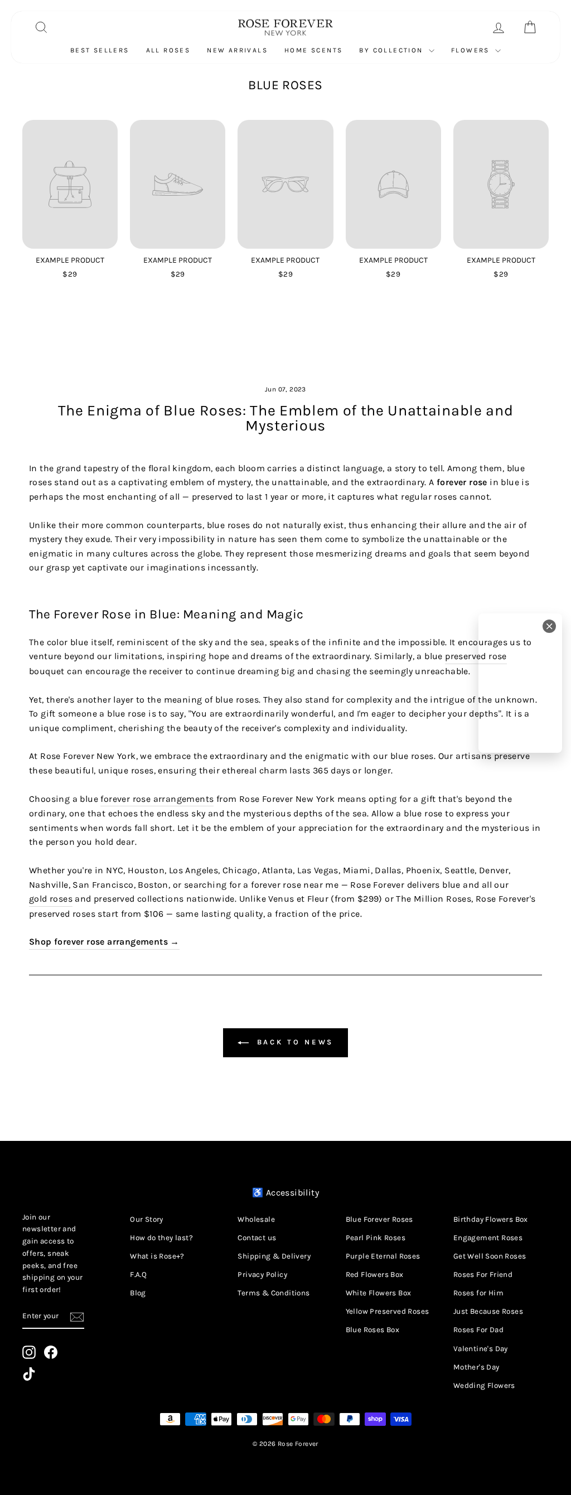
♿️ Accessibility (285, 1192)
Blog (138, 1293)
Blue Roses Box (373, 1329)
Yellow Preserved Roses (387, 1311)
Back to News (293, 1042)
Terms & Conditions (273, 1293)
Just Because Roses (488, 1311)
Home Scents (313, 50)
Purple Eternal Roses (383, 1256)
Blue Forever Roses (379, 1219)
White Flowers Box (379, 1293)
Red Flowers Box (375, 1274)
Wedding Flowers (484, 1385)
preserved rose (476, 656)
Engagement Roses (487, 1237)
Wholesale (256, 1219)
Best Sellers (99, 50)
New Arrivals (237, 50)
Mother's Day (476, 1367)
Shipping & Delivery (274, 1256)
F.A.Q (138, 1274)
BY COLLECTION (392, 50)
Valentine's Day (480, 1348)
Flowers (471, 50)
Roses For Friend (482, 1274)
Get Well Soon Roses (489, 1256)
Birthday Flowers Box (490, 1219)
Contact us (257, 1237)
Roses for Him (478, 1293)
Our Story (146, 1219)
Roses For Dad (478, 1329)
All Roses (168, 50)
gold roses (50, 898)
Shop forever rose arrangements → (104, 941)
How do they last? (161, 1237)
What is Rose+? (157, 1256)
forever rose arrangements (157, 799)
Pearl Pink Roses (375, 1237)
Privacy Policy (262, 1274)
